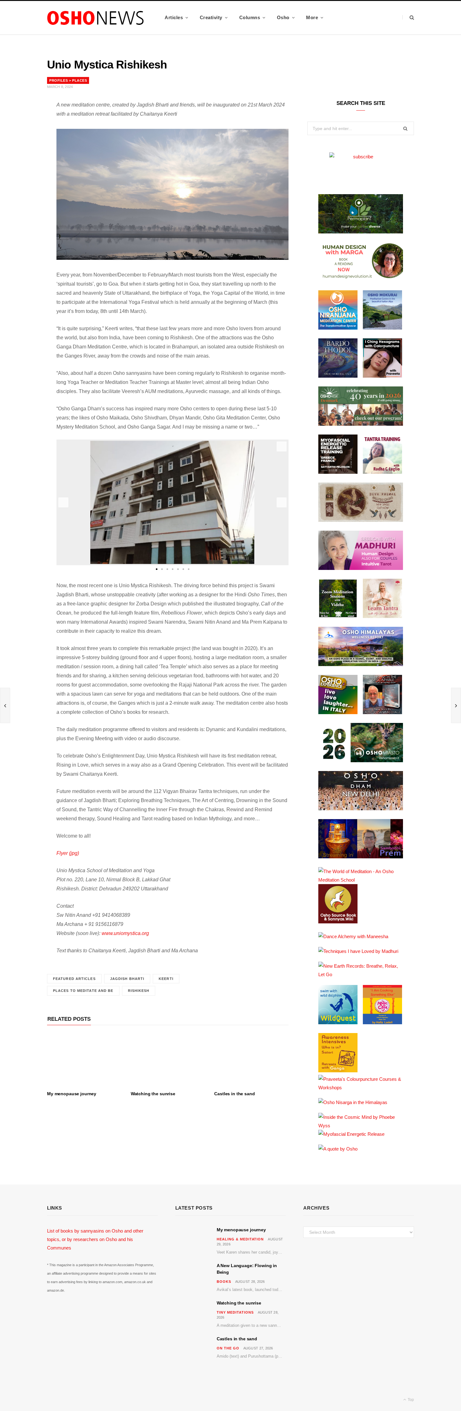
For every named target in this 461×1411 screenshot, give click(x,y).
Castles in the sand (234, 1093)
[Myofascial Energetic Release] (351, 1134)
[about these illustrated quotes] (338, 1148)
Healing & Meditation (240, 1239)
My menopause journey (71, 1093)
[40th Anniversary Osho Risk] (360, 424)
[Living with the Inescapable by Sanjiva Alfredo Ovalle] (382, 712)
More (312, 17)
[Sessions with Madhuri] (360, 568)
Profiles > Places (68, 80)
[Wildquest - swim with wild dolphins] (338, 1022)
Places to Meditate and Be (83, 991)
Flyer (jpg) (67, 853)
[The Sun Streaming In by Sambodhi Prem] (360, 856)
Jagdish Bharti (127, 979)
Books (224, 1281)
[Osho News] (96, 18)
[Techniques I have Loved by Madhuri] (358, 951)
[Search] (408, 17)
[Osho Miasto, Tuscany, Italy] (360, 760)
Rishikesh (139, 991)
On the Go (228, 1348)
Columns (249, 17)
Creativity (211, 17)
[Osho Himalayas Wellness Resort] (360, 664)
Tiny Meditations (235, 1312)
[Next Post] (456, 705)
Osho (283, 17)
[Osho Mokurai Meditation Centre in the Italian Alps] (382, 328)
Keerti (166, 979)
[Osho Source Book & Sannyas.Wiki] (338, 921)
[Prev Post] (5, 705)
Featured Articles (74, 979)
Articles (174, 17)
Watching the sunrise (153, 1093)
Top (410, 1399)
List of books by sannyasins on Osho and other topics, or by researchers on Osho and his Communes (95, 1239)
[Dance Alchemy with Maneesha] (353, 936)
